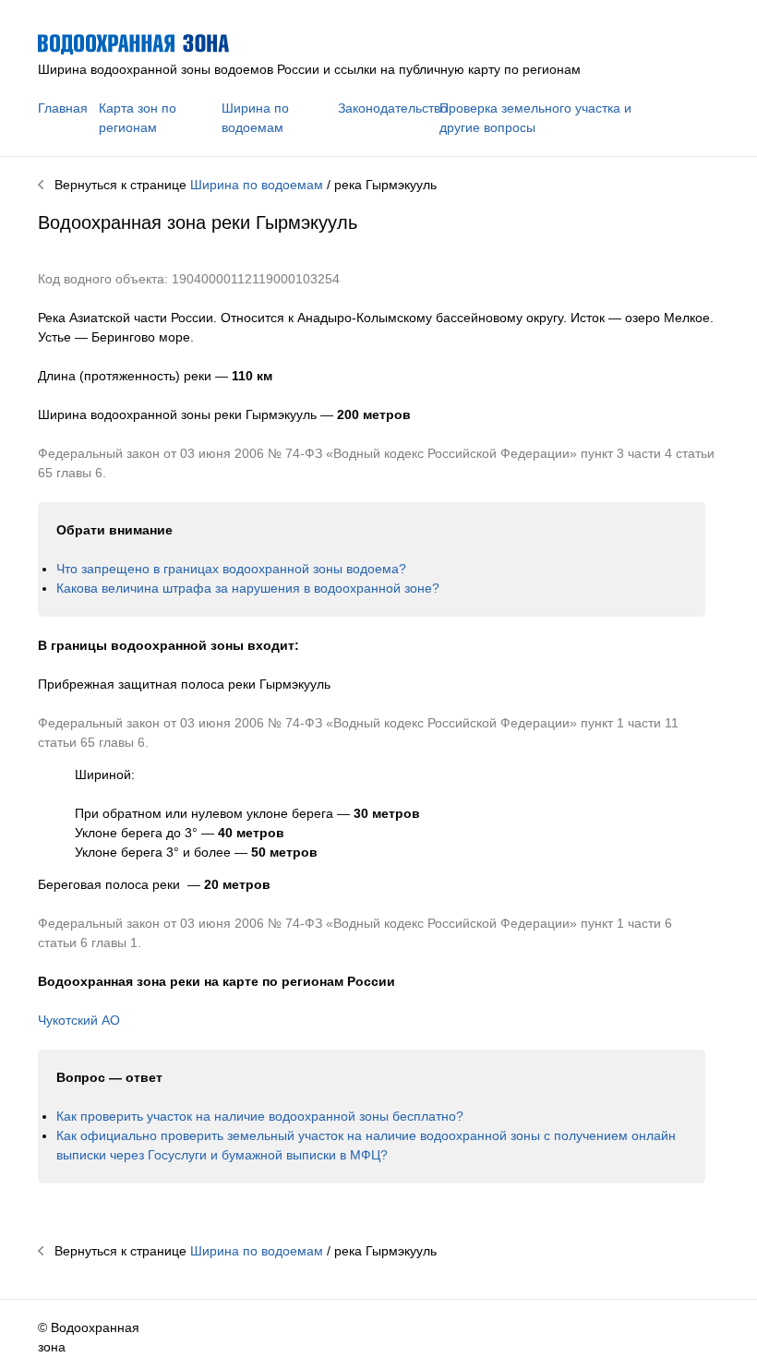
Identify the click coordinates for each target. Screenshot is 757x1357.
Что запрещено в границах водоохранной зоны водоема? (231, 568)
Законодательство (393, 108)
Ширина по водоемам (256, 184)
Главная (63, 108)
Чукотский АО (79, 1020)
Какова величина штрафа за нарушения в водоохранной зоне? (247, 588)
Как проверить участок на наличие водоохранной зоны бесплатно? (259, 1116)
